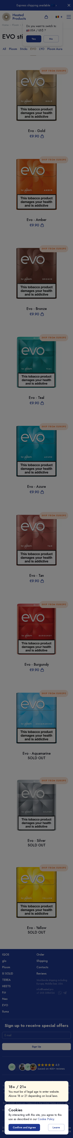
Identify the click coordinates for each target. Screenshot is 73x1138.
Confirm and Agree (24, 1127)
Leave (56, 1127)
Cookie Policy (46, 1119)
